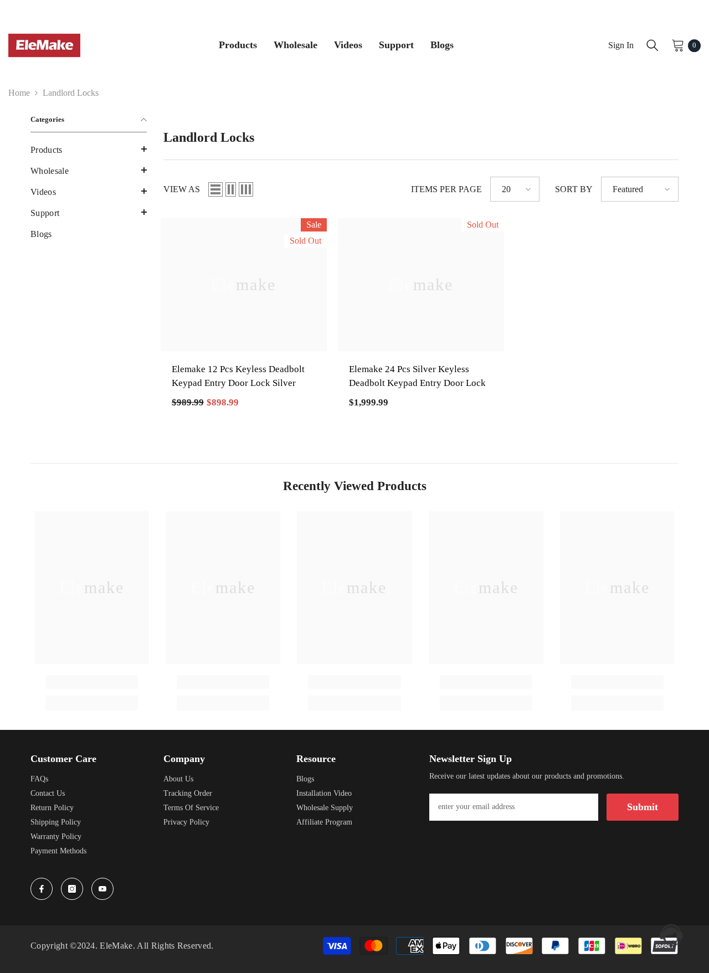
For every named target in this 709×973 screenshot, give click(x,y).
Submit (642, 806)
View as (181, 189)
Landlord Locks (71, 92)
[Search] (652, 45)
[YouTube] (102, 889)
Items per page (446, 189)
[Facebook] (41, 889)
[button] (88, 149)
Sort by (574, 189)
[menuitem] (88, 150)
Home (19, 92)
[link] (91, 682)
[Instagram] (72, 889)
